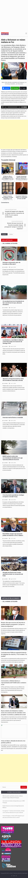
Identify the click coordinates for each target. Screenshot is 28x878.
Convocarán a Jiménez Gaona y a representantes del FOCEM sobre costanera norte (13, 682)
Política (11, 234)
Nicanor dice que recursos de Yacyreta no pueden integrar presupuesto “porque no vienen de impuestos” (13, 624)
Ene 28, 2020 (13, 499)
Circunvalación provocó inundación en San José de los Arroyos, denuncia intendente (13, 302)
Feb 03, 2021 (13, 307)
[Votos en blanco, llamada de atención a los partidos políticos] (14, 731)
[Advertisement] (14, 15)
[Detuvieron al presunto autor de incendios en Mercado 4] (14, 253)
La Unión (6, 267)
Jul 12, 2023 (13, 538)
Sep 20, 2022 (13, 267)
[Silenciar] (22, 107)
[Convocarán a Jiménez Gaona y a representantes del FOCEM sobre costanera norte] (14, 671)
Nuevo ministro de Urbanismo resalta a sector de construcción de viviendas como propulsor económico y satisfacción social (13, 712)
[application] (14, 107)
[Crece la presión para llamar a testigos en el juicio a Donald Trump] (14, 486)
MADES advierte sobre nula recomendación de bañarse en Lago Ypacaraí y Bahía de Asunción (13, 457)
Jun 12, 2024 (13, 383)
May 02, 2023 (13, 346)
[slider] (25, 107)
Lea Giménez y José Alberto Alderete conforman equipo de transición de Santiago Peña (13, 341)
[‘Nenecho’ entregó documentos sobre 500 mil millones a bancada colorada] (14, 370)
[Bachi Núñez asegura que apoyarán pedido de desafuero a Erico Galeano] (14, 525)
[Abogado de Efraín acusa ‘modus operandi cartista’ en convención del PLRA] (14, 564)
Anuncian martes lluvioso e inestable (13, 417)
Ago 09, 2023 (13, 578)
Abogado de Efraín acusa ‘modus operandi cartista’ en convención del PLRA (13, 574)
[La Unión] (5, 33)
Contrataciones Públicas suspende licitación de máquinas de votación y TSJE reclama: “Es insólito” (14, 654)
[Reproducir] (3, 107)
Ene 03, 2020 (13, 462)
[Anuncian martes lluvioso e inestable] (14, 408)
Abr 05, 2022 (13, 420)
